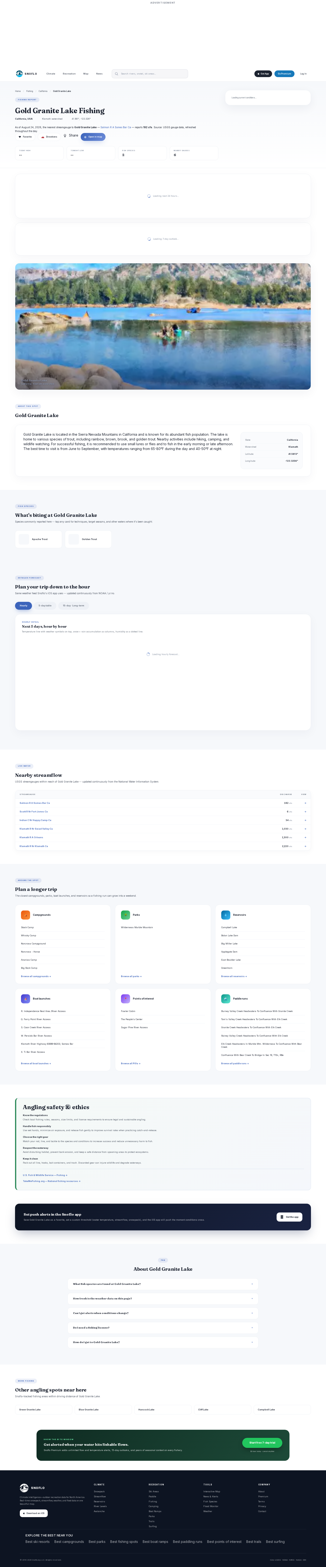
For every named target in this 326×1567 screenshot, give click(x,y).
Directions (49, 136)
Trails (151, 1521)
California (43, 91)
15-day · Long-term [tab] (73, 605)
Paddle (152, 1496)
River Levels (100, 1506)
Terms (261, 1501)
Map (86, 74)
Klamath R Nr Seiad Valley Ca (36, 828)
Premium (263, 1496)
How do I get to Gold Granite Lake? (96, 1342)
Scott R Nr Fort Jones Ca (34, 811)
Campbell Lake (229, 927)
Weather (207, 1511)
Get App (265, 74)
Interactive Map (211, 1491)
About (261, 1491)
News (99, 74)
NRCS (291, 1560)
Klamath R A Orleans (31, 837)
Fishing (29, 91)
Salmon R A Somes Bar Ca (115, 127)
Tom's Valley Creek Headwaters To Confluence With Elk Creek (254, 1019)
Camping (153, 1506)
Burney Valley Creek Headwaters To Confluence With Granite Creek (257, 1011)
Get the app (289, 1217)
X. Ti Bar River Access (33, 1052)
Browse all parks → (131, 976)
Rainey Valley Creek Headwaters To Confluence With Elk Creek (254, 1035)
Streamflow (100, 1496)
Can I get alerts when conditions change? (101, 1313)
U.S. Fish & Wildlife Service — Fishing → (45, 1175)
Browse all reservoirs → (234, 976)
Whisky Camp (28, 935)
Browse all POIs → (131, 1063)
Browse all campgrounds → (36, 976)
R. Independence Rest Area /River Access (43, 1011)
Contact (262, 1511)
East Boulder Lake (231, 959)
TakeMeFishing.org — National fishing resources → (52, 1181)
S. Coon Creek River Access (36, 1027)
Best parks (97, 1542)
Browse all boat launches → (36, 1063)
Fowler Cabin (128, 1011)
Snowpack (99, 1491)
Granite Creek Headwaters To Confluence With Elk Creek (251, 1027)
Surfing (153, 1526)
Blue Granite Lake (89, 1409)
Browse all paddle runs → (235, 1063)
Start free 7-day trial (262, 1442)
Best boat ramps (155, 1542)
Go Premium (284, 74)
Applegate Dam (229, 951)
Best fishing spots (124, 1542)
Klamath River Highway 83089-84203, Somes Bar (47, 1044)
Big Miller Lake (229, 943)
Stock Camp (27, 927)
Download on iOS (35, 1513)
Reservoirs (99, 1501)
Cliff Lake (203, 1409)
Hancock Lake (146, 1409)
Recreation (69, 74)
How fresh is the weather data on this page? (102, 1298)
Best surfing (275, 1542)
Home (18, 91)
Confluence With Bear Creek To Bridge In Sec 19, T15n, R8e (252, 1055)
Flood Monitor (210, 1506)
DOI (304, 1560)
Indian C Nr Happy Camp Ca (35, 820)
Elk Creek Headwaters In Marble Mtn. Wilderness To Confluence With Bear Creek (261, 1045)
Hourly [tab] (23, 605)
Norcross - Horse (30, 951)
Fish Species (210, 1501)
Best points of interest (224, 1542)
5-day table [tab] (45, 605)
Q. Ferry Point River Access (36, 1019)
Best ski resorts (38, 1542)
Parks (152, 1516)
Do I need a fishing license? (91, 1327)
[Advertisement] (163, 35)
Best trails (253, 1542)
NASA (298, 1560)
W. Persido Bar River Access (36, 1035)
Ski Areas (154, 1491)
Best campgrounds (69, 1542)
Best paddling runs (187, 1542)
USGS (278, 1560)
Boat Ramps (155, 1511)
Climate (50, 74)
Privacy (262, 1506)
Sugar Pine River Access (134, 1027)
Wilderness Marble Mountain (137, 927)
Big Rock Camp (29, 968)
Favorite (25, 136)
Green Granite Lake (30, 1409)
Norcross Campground (33, 943)
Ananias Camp (29, 959)
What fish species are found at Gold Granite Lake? (107, 1284)
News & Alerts (210, 1496)
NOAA (285, 1560)
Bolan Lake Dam (229, 935)
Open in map (93, 136)
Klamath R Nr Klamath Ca (34, 846)
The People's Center (131, 1019)
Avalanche (99, 1511)
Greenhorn (226, 968)
